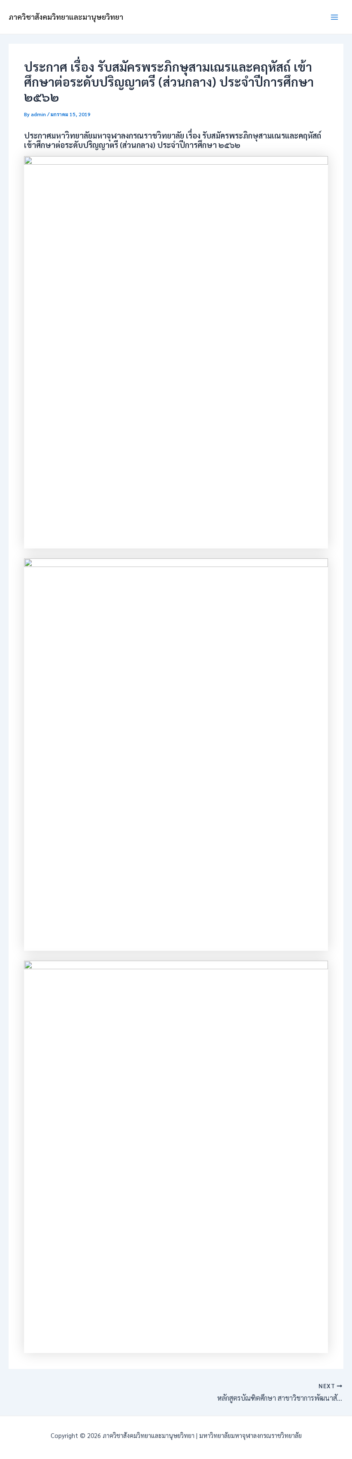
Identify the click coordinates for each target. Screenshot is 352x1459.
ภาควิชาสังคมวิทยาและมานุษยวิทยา (66, 16)
